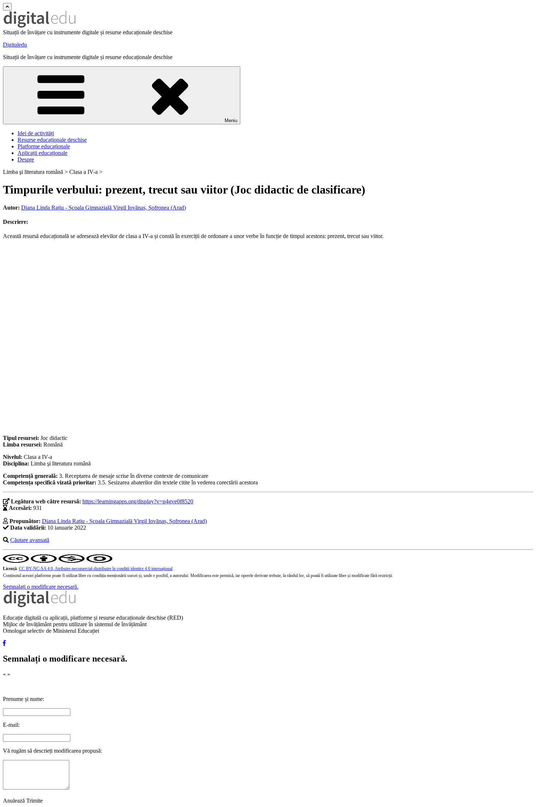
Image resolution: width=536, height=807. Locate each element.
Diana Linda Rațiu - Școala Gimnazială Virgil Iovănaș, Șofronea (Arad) (103, 207)
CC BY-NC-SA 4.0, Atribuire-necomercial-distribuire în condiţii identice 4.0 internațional (95, 568)
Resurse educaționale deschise (52, 140)
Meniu (231, 120)
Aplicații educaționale (42, 153)
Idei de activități (36, 133)
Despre (26, 159)
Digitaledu (15, 45)
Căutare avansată (29, 540)
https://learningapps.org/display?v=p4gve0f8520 (137, 501)
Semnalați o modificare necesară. (40, 587)
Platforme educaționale (44, 146)
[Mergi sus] (7, 7)
